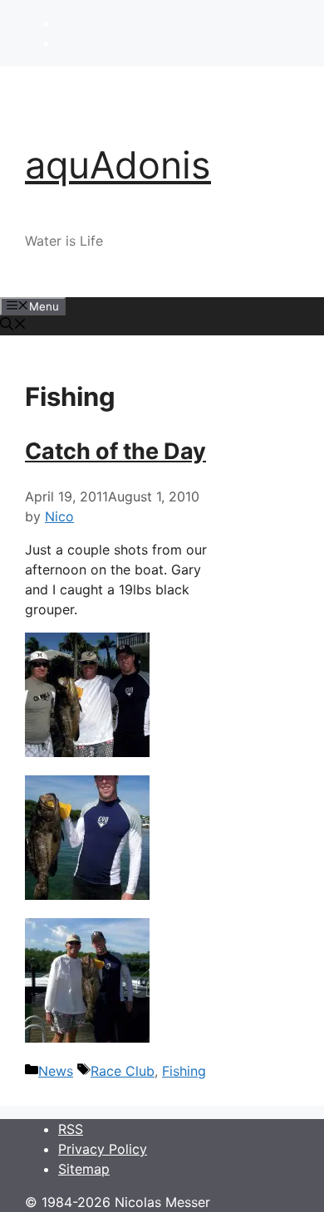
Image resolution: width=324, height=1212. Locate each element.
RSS (70, 1129)
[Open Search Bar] (13, 325)
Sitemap (84, 1169)
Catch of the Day (115, 451)
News (55, 1071)
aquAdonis (118, 165)
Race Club (123, 1071)
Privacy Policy (102, 1149)
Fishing (184, 1071)
